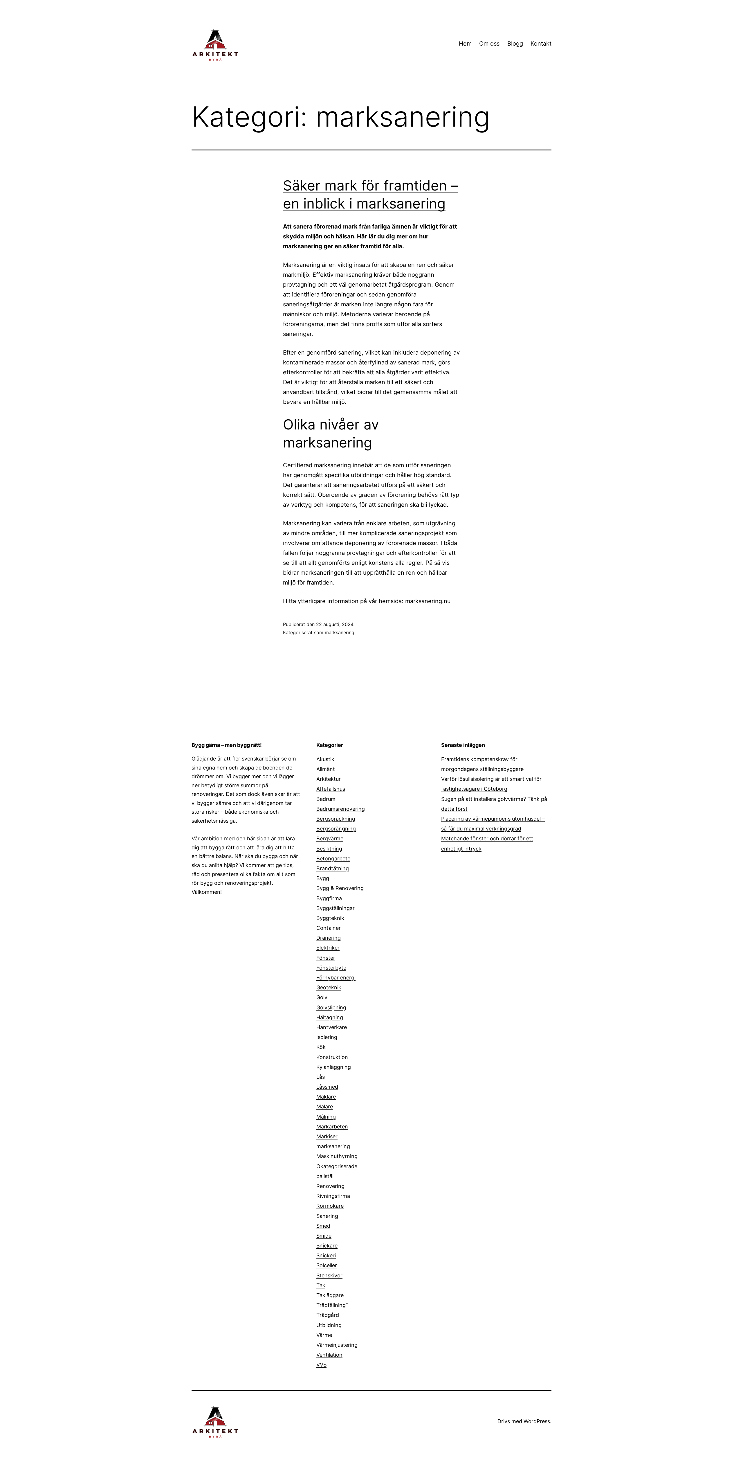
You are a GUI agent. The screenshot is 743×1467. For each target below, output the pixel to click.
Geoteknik (328, 987)
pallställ (325, 1176)
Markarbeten (332, 1126)
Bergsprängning (336, 829)
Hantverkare (331, 1027)
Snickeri (326, 1255)
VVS (321, 1365)
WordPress (537, 1421)
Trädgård (327, 1315)
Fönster (325, 958)
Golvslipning (331, 1007)
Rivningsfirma (333, 1196)
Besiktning (329, 849)
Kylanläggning (333, 1067)
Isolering (326, 1037)
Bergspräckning (335, 819)
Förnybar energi (336, 978)
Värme (324, 1335)
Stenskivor (329, 1275)
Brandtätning (332, 868)
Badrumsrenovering (340, 809)
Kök (321, 1047)
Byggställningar (335, 908)
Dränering (328, 938)
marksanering (339, 632)
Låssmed (327, 1087)
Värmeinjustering (337, 1345)
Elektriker (328, 948)
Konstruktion (332, 1057)
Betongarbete (333, 858)
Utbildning (329, 1325)
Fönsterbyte (331, 968)
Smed (323, 1226)
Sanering (327, 1216)
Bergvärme (329, 838)
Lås (320, 1077)
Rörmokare (330, 1206)
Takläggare (330, 1295)
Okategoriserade (336, 1166)
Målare (324, 1106)
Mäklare (326, 1097)
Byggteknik (330, 918)
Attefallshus (330, 789)
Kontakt (541, 43)
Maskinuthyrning (337, 1156)
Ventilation (329, 1355)
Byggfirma (329, 898)
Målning (326, 1117)
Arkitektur (328, 779)
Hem (465, 43)
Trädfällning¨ (332, 1305)
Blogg (515, 43)
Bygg (322, 878)
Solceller (326, 1265)
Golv (321, 997)
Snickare (327, 1246)
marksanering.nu (428, 601)
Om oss (489, 43)
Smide (323, 1236)
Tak (320, 1285)
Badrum (326, 799)
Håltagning (329, 1017)
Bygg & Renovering (340, 888)
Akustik (325, 759)
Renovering (330, 1186)
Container (328, 928)
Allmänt (325, 769)
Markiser (327, 1136)
